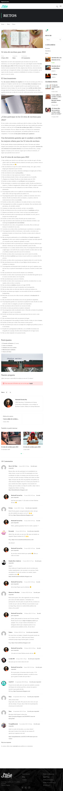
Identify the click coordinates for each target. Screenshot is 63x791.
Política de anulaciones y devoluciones (49, 784)
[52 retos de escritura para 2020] (33, 438)
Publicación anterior (8, 416)
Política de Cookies (48, 779)
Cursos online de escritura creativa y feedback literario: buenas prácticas (56, 98)
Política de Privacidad (48, 774)
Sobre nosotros (26, 774)
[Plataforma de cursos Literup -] (7, 6)
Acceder (7, 1)
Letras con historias (7, 345)
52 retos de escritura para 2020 (31, 447)
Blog (8, 24)
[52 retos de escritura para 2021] (11, 438)
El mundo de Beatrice (8, 343)
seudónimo (31, 210)
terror (40, 320)
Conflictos (54, 74)
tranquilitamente (13, 724)
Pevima (11, 508)
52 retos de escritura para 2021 (9, 447)
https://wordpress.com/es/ (29, 620)
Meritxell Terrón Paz (21, 399)
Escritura (47, 48)
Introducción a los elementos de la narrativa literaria (57, 60)
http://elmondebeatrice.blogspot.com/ (18, 490)
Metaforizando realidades (8, 349)
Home (2, 24)
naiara (10, 632)
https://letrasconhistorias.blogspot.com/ (23, 515)
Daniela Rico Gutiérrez (15, 561)
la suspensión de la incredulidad (16, 222)
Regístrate (3, 1)
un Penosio (22, 181)
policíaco (13, 256)
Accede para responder (31, 508)
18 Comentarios (25, 58)
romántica (13, 285)
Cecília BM (12, 658)
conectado (15, 746)
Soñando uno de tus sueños (9, 347)
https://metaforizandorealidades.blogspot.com (20, 576)
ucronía (19, 200)
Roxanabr (11, 531)
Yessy (10, 696)
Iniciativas (48, 51)
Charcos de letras (6, 351)
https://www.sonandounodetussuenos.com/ (23, 539)
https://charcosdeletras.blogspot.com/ (21, 642)
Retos (13, 24)
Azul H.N (11, 682)
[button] (21, 453)
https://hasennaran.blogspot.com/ (21, 691)
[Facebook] (6, 392)
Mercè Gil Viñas (13, 466)
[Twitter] (10, 392)
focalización (34, 295)
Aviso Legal (46, 777)
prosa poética (19, 172)
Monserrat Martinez (14, 592)
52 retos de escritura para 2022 (55, 86)
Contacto (24, 779)
